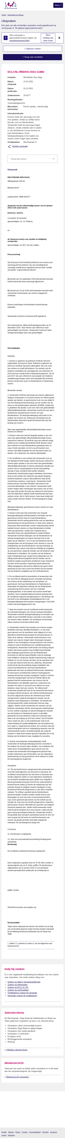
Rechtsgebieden (15, 99)
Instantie (12, 77)
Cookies (25, 1132)
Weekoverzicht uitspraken (17, 1077)
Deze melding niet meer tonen (48, 38)
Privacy (17, 1132)
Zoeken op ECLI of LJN (18, 987)
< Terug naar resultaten (32, 57)
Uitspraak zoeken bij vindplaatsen (22, 996)
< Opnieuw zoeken (32, 49)
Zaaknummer (14, 95)
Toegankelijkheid (35, 1132)
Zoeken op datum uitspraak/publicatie (24, 982)
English (4, 1132)
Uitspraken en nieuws (16, 15)
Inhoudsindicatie (15, 113)
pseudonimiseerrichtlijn (19, 40)
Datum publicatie (12, 89)
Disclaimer (11, 1135)
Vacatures (53, 1132)
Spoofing (45, 1132)
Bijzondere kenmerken (13, 107)
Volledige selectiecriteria (16, 1050)
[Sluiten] (59, 38)
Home (4, 15)
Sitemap (11, 1132)
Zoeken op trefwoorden (18, 985)
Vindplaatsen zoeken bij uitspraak (22, 993)
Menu (57, 5)
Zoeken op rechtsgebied (18, 990)
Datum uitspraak (12, 82)
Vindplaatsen (14, 142)
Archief (4, 1135)
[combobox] (32, 159)
